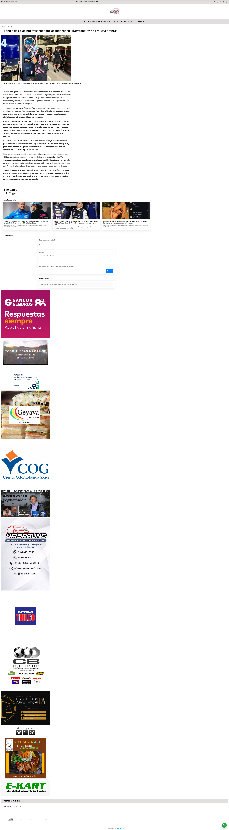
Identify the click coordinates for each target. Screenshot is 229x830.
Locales (93, 21)
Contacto (141, 21)
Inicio (86, 21)
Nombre (41, 245)
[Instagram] (226, 1)
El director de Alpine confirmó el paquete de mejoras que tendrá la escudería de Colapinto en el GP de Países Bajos (26, 222)
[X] (220, 1)
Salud (132, 21)
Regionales (103, 21)
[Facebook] (223, 1)
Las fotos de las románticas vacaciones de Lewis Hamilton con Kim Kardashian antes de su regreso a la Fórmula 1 (125, 222)
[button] (214, 1)
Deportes (125, 21)
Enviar (109, 271)
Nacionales (114, 21)
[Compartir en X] (10, 193)
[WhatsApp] (217, 1)
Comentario (42, 252)
